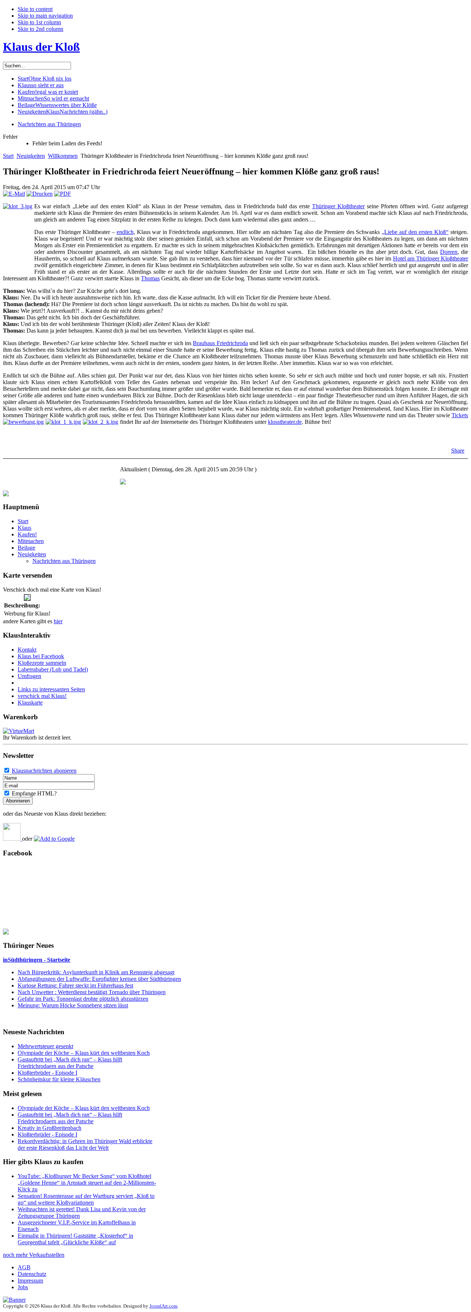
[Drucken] (39, 194)
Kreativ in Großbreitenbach (49, 1128)
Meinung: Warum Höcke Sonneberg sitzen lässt (73, 1005)
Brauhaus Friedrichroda (220, 343)
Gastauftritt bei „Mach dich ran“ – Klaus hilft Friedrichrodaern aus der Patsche (70, 1062)
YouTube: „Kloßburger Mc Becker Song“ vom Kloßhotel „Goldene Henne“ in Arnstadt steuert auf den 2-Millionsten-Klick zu (87, 1182)
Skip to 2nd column (40, 29)
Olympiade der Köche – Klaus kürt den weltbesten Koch (84, 1053)
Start (8, 156)
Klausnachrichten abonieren (44, 770)
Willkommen (63, 156)
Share (457, 450)
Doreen (448, 252)
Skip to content (35, 9)
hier (58, 621)
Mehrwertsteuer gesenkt (45, 1046)
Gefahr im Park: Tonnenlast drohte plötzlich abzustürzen (83, 999)
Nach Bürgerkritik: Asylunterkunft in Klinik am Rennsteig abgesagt (96, 972)
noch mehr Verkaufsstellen (33, 1255)
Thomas (150, 278)
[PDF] (62, 194)
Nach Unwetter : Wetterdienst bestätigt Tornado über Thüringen (92, 992)
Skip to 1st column (39, 22)
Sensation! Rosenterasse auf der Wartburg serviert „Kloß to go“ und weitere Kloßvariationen (86, 1199)
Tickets (459, 415)
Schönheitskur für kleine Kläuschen (59, 1079)
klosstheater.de (285, 422)
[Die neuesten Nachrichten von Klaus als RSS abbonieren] (12, 839)
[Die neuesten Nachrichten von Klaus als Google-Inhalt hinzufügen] (54, 839)
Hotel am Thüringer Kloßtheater (430, 258)
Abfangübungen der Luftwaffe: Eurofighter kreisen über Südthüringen (99, 979)
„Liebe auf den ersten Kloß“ (415, 232)
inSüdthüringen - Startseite (36, 960)
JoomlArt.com (163, 1306)
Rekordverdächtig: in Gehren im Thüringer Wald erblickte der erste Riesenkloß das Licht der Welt (85, 1144)
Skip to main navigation (45, 16)
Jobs (23, 1287)
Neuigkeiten (31, 156)
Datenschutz (32, 1274)
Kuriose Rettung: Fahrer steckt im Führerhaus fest (75, 985)
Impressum (30, 1280)
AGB (24, 1267)
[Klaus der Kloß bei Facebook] (6, 932)
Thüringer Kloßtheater (338, 206)
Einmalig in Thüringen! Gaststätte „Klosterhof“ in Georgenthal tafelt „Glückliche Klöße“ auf (75, 1239)
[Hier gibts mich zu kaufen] (123, 482)
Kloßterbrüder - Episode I (47, 1073)
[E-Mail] (14, 194)
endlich (125, 232)
